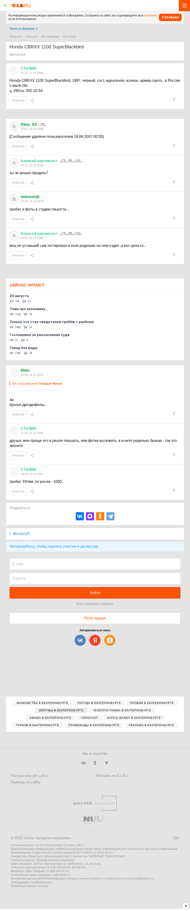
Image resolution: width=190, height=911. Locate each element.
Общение (16, 36)
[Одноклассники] (100, 516)
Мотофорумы (50, 36)
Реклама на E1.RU (112, 776)
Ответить (18, 100)
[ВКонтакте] (80, 516)
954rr (25, 370)
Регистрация (95, 618)
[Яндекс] (95, 640)
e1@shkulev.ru (61, 874)
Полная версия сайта (29, 776)
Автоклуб (32, 36)
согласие (150, 15)
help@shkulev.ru (41, 882)
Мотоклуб (69, 36)
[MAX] (90, 516)
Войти (95, 593)
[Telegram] (110, 516)
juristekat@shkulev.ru (140, 878)
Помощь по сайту (26, 782)
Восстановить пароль (95, 604)
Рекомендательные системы (29, 886)
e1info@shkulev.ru (114, 878)
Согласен (170, 17)
